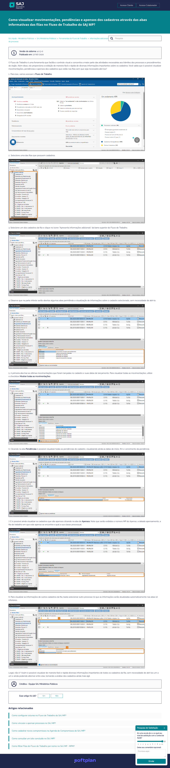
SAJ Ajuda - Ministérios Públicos (21, 38)
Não (56, 696)
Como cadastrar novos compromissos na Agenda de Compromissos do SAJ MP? (48, 731)
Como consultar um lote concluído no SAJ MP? (33, 738)
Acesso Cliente (126, 5)
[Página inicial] (16, 5)
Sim (43, 696)
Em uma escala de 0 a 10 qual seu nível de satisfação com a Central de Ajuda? (150, 735)
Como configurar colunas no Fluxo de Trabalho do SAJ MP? (39, 715)
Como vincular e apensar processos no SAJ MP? (34, 723)
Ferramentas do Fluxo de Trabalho (73, 38)
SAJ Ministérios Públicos (46, 38)
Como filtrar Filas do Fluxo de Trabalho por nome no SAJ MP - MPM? (43, 746)
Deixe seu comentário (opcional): (149, 747)
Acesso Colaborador (148, 5)
